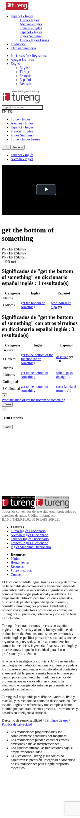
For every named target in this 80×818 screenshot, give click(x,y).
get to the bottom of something (34, 375)
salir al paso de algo (64, 375)
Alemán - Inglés (31, 24)
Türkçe (25, 72)
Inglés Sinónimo (31, 36)
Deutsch (25, 84)
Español (25, 80)
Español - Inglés (31, 32)
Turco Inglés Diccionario (28, 531)
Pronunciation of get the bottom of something (33, 400)
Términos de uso (56, 720)
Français (25, 76)
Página (15, 558)
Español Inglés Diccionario (30, 539)
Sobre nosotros (21, 570)
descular (62, 357)
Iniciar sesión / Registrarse (29, 56)
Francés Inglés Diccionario (29, 543)
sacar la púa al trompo (66, 388)
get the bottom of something (33, 305)
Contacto (17, 574)
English (25, 68)
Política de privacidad (17, 724)
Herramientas (20, 562)
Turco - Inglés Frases (34, 40)
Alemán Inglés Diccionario (29, 535)
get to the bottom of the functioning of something (37, 359)
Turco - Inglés (29, 20)
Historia (11, 262)
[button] (22, 16)
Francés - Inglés (31, 28)
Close (7, 404)
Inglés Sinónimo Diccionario (31, 547)
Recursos (17, 566)
